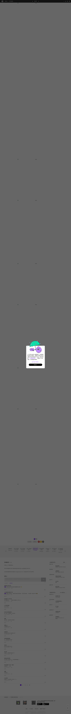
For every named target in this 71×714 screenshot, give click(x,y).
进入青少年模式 (35, 362)
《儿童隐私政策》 (32, 358)
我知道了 (35, 364)
